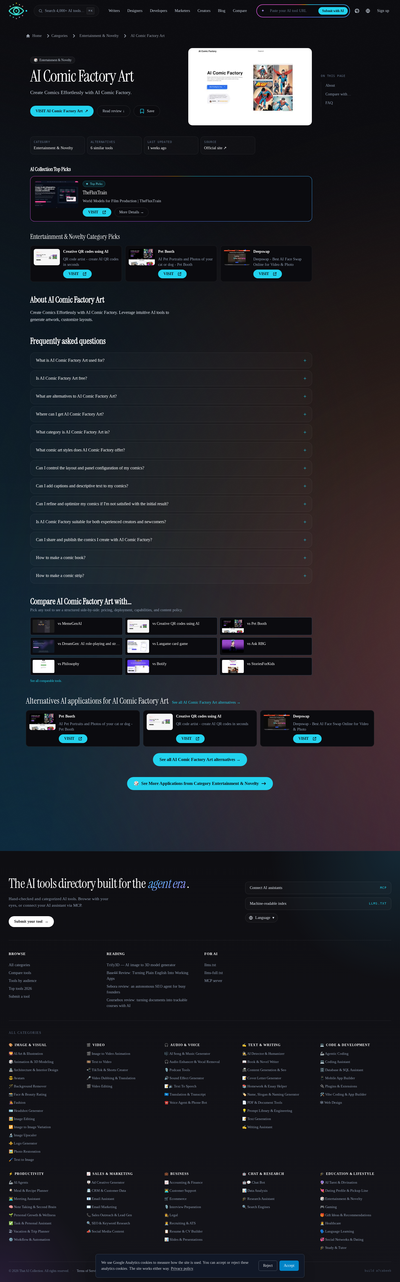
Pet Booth (166, 251)
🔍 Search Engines (256, 1207)
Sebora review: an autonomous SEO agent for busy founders (146, 989)
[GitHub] (357, 11)
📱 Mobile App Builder (337, 1078)
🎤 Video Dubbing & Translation (111, 1078)
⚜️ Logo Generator (23, 1143)
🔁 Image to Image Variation (30, 1127)
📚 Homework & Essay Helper (264, 1086)
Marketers (182, 11)
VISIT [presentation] (93, 212)
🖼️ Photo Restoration (25, 1151)
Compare (240, 11)
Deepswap (261, 251)
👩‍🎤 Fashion (17, 1102)
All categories (19, 965)
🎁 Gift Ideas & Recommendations (345, 1215)
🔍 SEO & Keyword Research (108, 1223)
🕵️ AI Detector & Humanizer (263, 1054)
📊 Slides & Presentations (183, 1239)
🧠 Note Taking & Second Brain (32, 1207)
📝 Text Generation (256, 1119)
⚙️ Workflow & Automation (29, 1239)
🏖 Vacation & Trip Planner (29, 1231)
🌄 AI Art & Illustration (26, 1054)
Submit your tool (31, 921)
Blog (221, 11)
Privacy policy (182, 1269)
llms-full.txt (213, 973)
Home (37, 36)
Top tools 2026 (20, 989)
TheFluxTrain (95, 192)
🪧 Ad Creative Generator (105, 1182)
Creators (204, 11)
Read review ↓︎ (114, 111)
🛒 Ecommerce (175, 1199)
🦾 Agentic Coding (334, 1054)
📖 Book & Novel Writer (260, 1062)
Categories (59, 36)
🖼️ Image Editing (22, 1119)
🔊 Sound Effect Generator (184, 1078)
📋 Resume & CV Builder (183, 1231)
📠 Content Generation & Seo (264, 1070)
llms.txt (210, 965)
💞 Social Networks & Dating (342, 1239)
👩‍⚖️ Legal (171, 1215)
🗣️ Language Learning (337, 1231)
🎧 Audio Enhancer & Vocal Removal (192, 1062)
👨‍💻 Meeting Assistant (24, 1199)
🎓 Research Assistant (258, 1199)
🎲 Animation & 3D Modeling (31, 1062)
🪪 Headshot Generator (26, 1111)
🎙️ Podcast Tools (177, 1070)
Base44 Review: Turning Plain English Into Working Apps (147, 976)
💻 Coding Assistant (335, 1062)
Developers (158, 11)
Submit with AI (333, 11)
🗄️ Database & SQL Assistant (341, 1070)
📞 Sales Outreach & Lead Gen (109, 1215)
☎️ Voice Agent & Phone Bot (185, 1102)
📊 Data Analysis (254, 1191)
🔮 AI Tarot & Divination (338, 1182)
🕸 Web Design (331, 1102)
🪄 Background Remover (27, 1086)
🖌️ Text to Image (21, 1160)
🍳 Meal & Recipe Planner (28, 1191)
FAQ (329, 103)
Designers (134, 11)
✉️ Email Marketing (102, 1207)
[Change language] (368, 11)
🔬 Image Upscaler (22, 1135)
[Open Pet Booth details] (142, 257)
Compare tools (20, 973)
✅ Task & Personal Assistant (30, 1223)
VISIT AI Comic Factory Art (62, 111)
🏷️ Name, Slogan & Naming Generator (270, 1094)
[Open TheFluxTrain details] (56, 194)
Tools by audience (22, 981)
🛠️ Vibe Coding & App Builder (343, 1094)
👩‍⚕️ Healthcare (330, 1223)
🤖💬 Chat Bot (253, 1182)
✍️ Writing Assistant (257, 1127)
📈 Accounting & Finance (183, 1182)
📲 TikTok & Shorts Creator (107, 1070)
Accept (289, 1266)
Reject (268, 1266)
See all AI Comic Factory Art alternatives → (200, 759)
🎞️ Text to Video (99, 1062)
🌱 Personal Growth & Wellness (32, 1215)
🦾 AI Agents (18, 1182)
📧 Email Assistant (100, 1199)
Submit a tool (19, 996)
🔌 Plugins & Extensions (338, 1086)
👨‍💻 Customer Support (180, 1191)
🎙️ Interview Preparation (182, 1207)
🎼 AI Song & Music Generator (187, 1054)
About (330, 85)
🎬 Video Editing (99, 1086)
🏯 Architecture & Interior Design (33, 1070)
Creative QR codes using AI (85, 251)
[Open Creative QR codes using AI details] (47, 257)
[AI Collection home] (18, 11)
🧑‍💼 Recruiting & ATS (180, 1223)
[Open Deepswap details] (237, 257)
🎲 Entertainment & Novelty (341, 1199)
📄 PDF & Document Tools (262, 1102)
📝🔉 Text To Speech (180, 1086)
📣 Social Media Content (105, 1231)
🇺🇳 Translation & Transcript (185, 1094)
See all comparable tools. (46, 681)
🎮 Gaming (328, 1207)
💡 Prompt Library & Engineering (267, 1111)
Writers (114, 11)
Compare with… (338, 94)
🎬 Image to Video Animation (108, 1054)
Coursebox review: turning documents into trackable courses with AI (147, 1003)
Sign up (383, 11)
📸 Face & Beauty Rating (28, 1094)
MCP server (213, 981)
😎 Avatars (16, 1078)
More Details (131, 212)
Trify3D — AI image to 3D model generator (141, 965)
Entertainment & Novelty (99, 36)
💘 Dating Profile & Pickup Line (344, 1191)
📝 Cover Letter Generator (261, 1078)
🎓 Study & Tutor (333, 1248)
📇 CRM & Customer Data (106, 1191)
